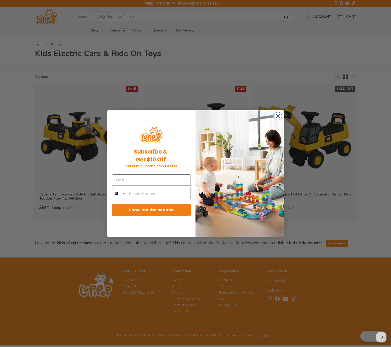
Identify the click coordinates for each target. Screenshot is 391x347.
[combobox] (119, 193)
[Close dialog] (278, 116)
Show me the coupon (151, 210)
